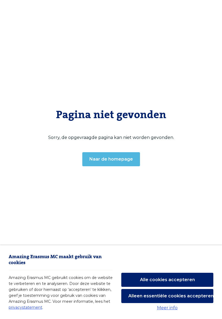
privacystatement (25, 307)
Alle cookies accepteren (167, 279)
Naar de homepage (111, 159)
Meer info (167, 307)
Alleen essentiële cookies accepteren (170, 295)
